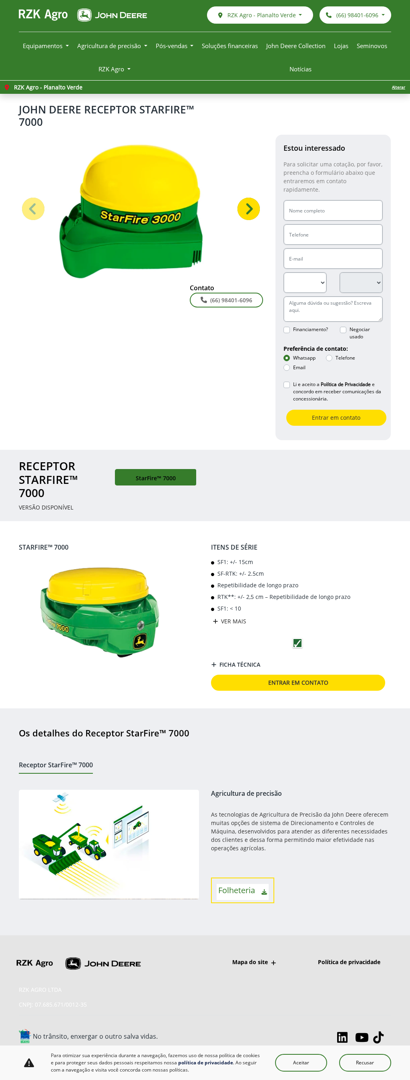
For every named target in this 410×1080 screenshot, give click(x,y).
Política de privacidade (349, 962)
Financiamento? (310, 329)
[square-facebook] (310, 1037)
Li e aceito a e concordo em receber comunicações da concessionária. (337, 391)
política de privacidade (205, 1062)
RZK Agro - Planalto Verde (261, 15)
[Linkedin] (346, 1037)
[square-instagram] (328, 1037)
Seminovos (372, 46)
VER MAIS (232, 621)
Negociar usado (360, 333)
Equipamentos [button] (43, 46)
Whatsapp (304, 357)
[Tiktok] (382, 1037)
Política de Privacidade (346, 384)
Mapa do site (250, 962)
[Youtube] (364, 1037)
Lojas (341, 46)
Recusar (365, 1062)
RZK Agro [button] (112, 69)
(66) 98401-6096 (357, 15)
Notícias (300, 69)
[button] (33, 209)
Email (299, 367)
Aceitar (301, 1062)
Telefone (345, 357)
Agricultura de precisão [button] (110, 46)
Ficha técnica (239, 664)
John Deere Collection (296, 46)
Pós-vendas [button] (172, 46)
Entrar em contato (336, 417)
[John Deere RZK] (83, 15)
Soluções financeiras (230, 46)
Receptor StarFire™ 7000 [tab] (56, 764)
